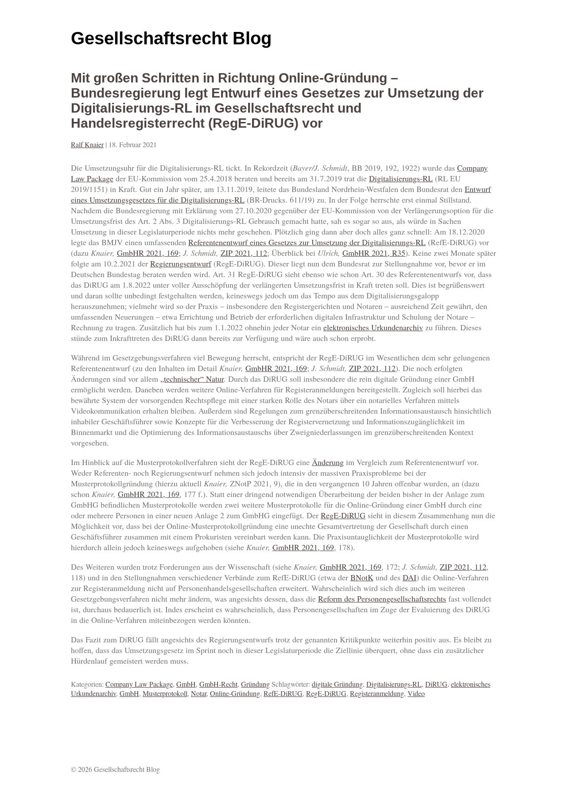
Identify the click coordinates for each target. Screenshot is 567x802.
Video (416, 693)
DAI (409, 577)
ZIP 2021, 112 (244, 252)
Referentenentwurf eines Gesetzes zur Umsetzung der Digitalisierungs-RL (307, 242)
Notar (198, 693)
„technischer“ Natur (192, 378)
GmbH (186, 684)
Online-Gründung (235, 693)
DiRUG (436, 684)
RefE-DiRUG (283, 693)
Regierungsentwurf (180, 263)
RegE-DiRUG (343, 515)
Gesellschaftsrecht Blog (171, 38)
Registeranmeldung (377, 693)
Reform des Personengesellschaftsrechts (382, 598)
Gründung (255, 684)
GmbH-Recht (218, 684)
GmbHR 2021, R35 (373, 252)
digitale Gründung (337, 684)
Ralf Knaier (87, 144)
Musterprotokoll (165, 693)
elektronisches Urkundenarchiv (373, 327)
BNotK (361, 577)
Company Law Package (139, 684)
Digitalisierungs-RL (401, 178)
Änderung (328, 462)
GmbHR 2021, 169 (148, 252)
